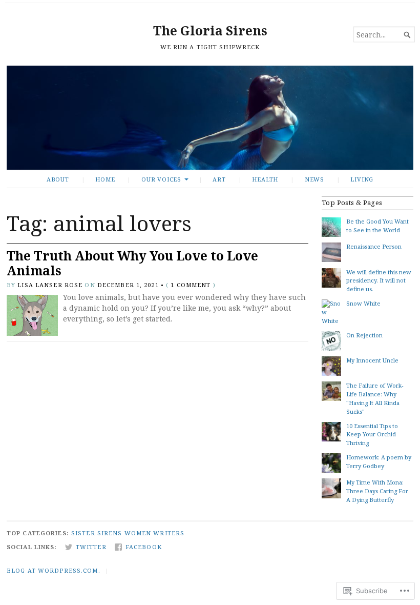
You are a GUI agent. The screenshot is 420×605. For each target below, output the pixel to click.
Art (219, 179)
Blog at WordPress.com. (53, 570)
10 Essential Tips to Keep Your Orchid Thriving (372, 434)
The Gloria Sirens (210, 30)
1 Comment (191, 285)
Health (265, 179)
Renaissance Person (374, 246)
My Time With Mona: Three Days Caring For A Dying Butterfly (377, 490)
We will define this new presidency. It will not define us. (378, 280)
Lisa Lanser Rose (49, 285)
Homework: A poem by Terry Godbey (378, 461)
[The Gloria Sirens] (210, 118)
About (58, 179)
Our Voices (161, 179)
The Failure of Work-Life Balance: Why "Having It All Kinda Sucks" (374, 398)
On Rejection (364, 335)
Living (361, 179)
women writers (154, 533)
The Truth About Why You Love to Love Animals (132, 263)
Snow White (363, 303)
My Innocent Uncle (372, 360)
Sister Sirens (96, 533)
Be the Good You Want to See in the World (377, 225)
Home (105, 179)
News (314, 179)
